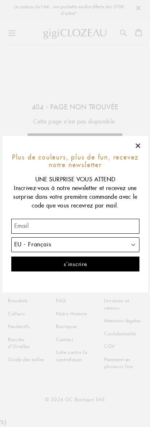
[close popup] (138, 146)
